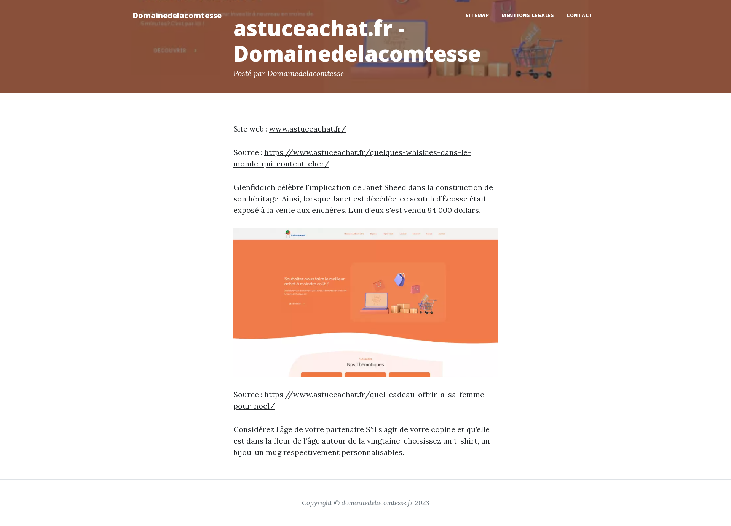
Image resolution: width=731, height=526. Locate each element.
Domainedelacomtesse (177, 15)
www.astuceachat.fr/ (307, 128)
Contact (579, 15)
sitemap (477, 15)
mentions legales (527, 15)
